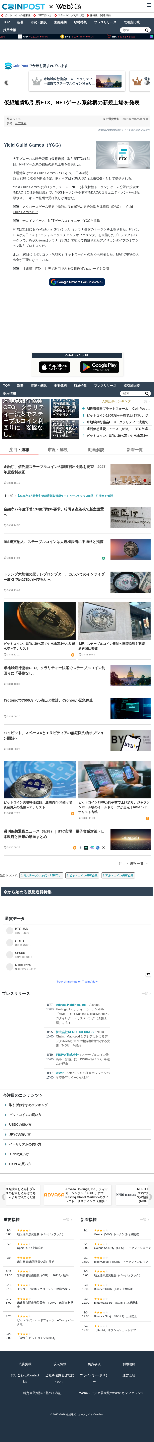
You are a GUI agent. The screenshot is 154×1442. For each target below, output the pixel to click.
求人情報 (59, 1364)
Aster (60, 1073)
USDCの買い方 (20, 1124)
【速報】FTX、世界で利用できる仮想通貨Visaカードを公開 (65, 268)
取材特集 (80, 22)
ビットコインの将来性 (17, 15)
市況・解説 (39, 22)
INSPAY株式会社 (67, 1054)
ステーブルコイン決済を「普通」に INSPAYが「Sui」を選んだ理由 (83, 1059)
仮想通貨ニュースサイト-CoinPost (84, 1414)
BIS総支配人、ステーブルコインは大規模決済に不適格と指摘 (53, 542)
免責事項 (94, 1364)
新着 (20, 22)
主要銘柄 (60, 22)
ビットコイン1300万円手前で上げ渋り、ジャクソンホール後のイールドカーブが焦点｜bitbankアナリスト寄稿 (114, 807)
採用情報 (9, 30)
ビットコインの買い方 (25, 1114)
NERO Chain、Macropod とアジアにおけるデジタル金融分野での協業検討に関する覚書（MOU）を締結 (86, 1195)
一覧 (145, 993)
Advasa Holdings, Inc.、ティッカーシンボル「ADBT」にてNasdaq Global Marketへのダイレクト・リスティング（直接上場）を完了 (82, 1013)
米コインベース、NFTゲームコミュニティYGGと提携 (61, 220)
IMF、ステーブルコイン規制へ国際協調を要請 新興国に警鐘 (113, 646)
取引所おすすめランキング (28, 1105)
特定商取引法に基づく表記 (42, 1393)
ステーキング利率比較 (71, 15)
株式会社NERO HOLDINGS (75, 1032)
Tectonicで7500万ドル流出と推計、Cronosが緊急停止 (48, 700)
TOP (6, 22)
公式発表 (20, 123)
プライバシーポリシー (94, 1378)
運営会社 (129, 1375)
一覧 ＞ (146, 401)
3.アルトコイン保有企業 (118, 875)
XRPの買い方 (19, 1154)
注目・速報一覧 (131, 864)
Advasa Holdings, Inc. (71, 1004)
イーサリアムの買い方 (25, 1144)
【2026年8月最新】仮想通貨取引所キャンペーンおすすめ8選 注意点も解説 (64, 495)
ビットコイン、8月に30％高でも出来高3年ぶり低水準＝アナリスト (39, 646)
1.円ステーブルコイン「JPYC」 (41, 875)
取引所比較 (132, 22)
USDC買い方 (44, 15)
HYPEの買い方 (20, 1164)
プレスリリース (105, 22)
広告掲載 (25, 1364)
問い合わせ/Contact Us (25, 1378)
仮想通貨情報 (111, 119)
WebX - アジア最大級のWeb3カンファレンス (111, 1393)
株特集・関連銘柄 (100, 15)
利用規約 (129, 1364)
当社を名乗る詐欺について (59, 1378)
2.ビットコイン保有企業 (82, 875)
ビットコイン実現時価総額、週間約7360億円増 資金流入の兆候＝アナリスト (39, 805)
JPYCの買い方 (20, 1134)
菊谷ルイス (14, 119)
